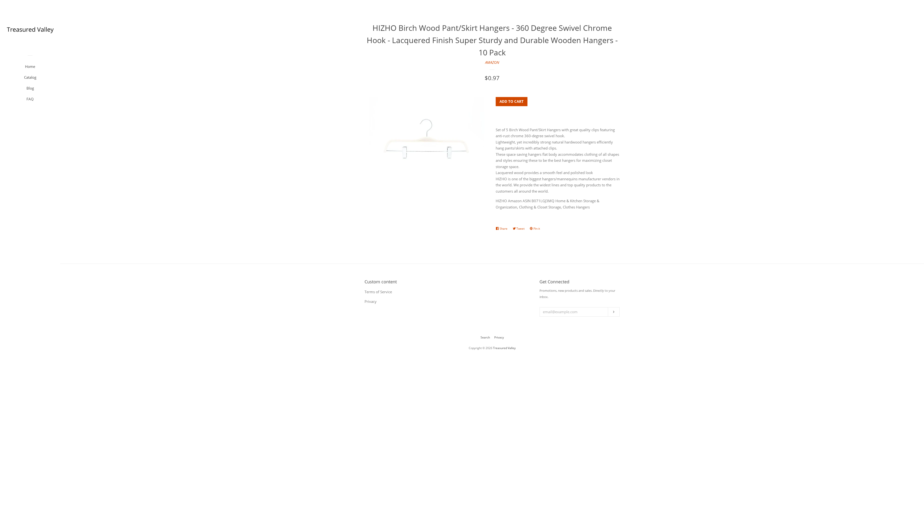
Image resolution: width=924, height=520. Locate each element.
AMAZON (492, 62)
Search (485, 337)
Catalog (30, 77)
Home (30, 66)
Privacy (499, 337)
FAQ (30, 99)
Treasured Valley (504, 348)
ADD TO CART (512, 101)
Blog (30, 88)
